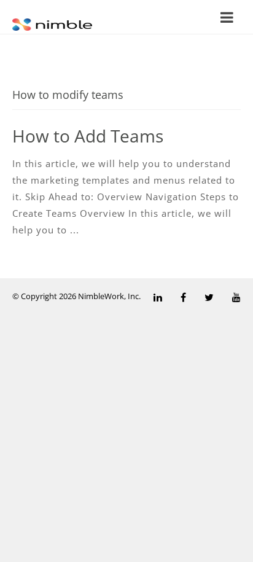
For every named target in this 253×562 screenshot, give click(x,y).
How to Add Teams (87, 135)
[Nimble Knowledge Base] (52, 23)
